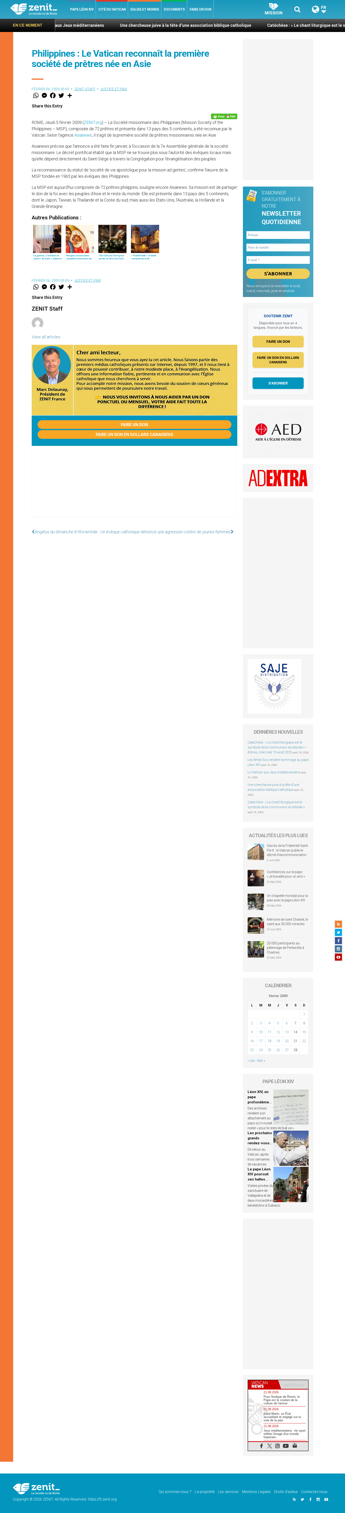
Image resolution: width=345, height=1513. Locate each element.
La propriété (205, 1491)
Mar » (261, 1060)
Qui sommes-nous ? (175, 1491)
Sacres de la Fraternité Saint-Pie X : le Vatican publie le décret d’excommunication (288, 850)
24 (261, 1050)
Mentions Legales (256, 1491)
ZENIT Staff (85, 89)
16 (252, 1041)
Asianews (83, 135)
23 (252, 1050)
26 (278, 1050)
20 (287, 1041)
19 (278, 1041)
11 (269, 1032)
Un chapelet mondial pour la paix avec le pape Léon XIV (287, 898)
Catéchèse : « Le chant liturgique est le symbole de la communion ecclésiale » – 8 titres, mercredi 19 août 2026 (277, 747)
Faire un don (200, 9)
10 (261, 1032)
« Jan (251, 1060)
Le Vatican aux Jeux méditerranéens (274, 772)
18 (269, 1041)
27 (287, 1050)
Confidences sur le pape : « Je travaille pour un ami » (286, 874)
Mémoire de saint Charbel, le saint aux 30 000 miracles (287, 922)
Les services (228, 1491)
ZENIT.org (93, 122)
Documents (174, 9)
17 (261, 1041)
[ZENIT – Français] (39, 9)
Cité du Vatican (112, 9)
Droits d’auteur (286, 1491)
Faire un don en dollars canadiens (134, 434)
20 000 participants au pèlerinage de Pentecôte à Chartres (285, 947)
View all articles (46, 336)
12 (278, 1032)
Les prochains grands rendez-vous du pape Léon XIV (260, 1143)
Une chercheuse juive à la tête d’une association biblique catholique (137, 25)
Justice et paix (113, 89)
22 (304, 1041)
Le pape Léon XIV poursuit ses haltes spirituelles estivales (259, 1179)
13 (287, 1032)
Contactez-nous (314, 1491)
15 (304, 1032)
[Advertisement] (134, 486)
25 (269, 1050)
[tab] (263, 1384)
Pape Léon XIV (82, 9)
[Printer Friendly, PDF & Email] (224, 116)
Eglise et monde (144, 9)
